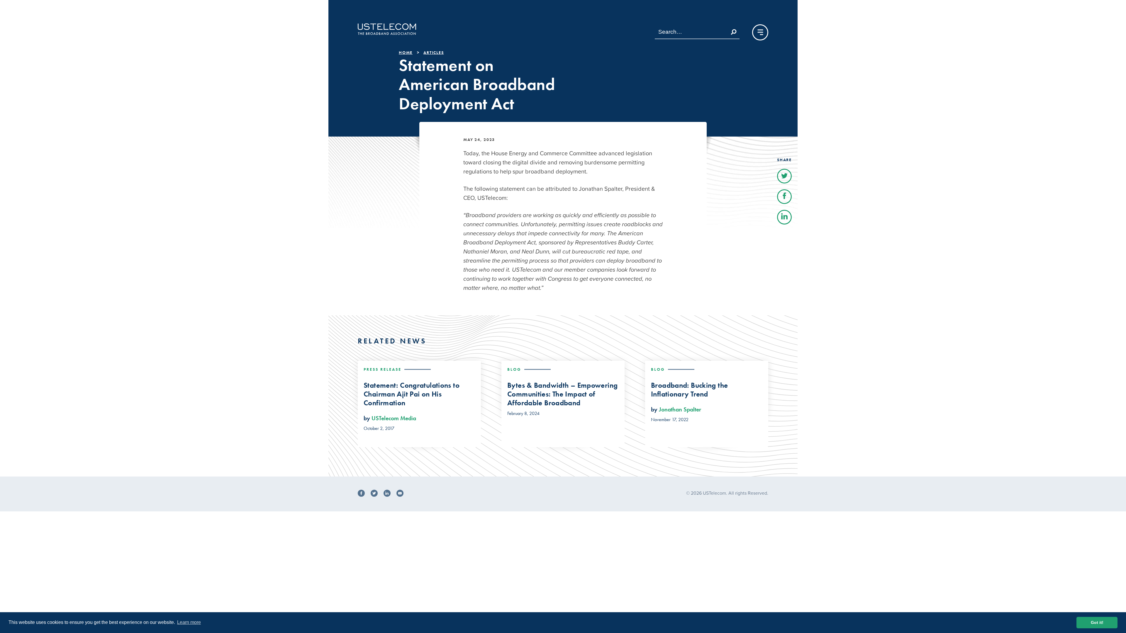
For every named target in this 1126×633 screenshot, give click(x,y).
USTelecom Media (394, 418)
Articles (433, 52)
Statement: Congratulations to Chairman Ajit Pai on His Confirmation (411, 394)
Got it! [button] (1097, 622)
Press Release (382, 369)
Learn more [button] (189, 622)
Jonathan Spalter (680, 409)
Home (406, 52)
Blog (514, 369)
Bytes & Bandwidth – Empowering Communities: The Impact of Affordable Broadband (562, 394)
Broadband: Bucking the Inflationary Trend (689, 390)
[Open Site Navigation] (760, 32)
